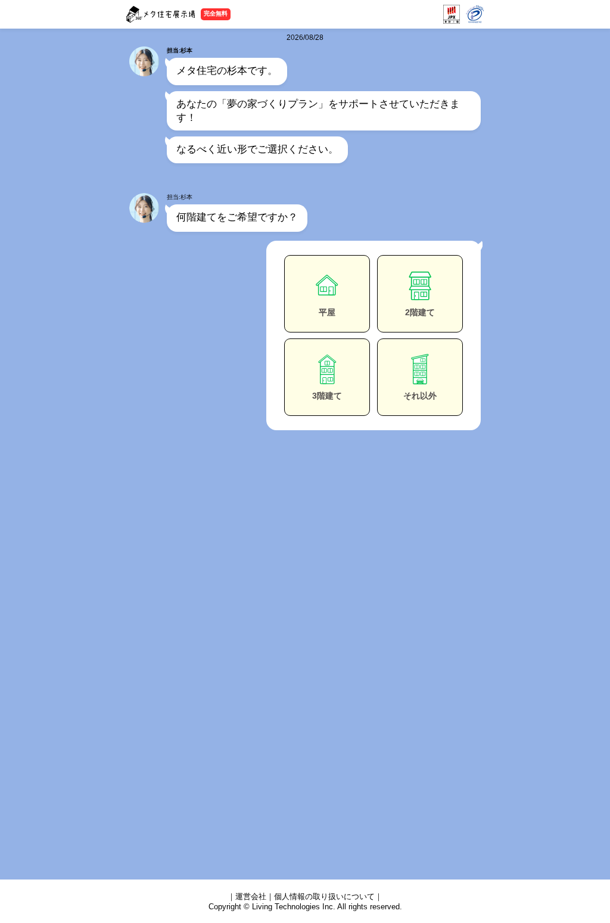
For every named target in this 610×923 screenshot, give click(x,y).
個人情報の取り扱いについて (324, 896)
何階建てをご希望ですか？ (237, 217)
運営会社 (250, 896)
